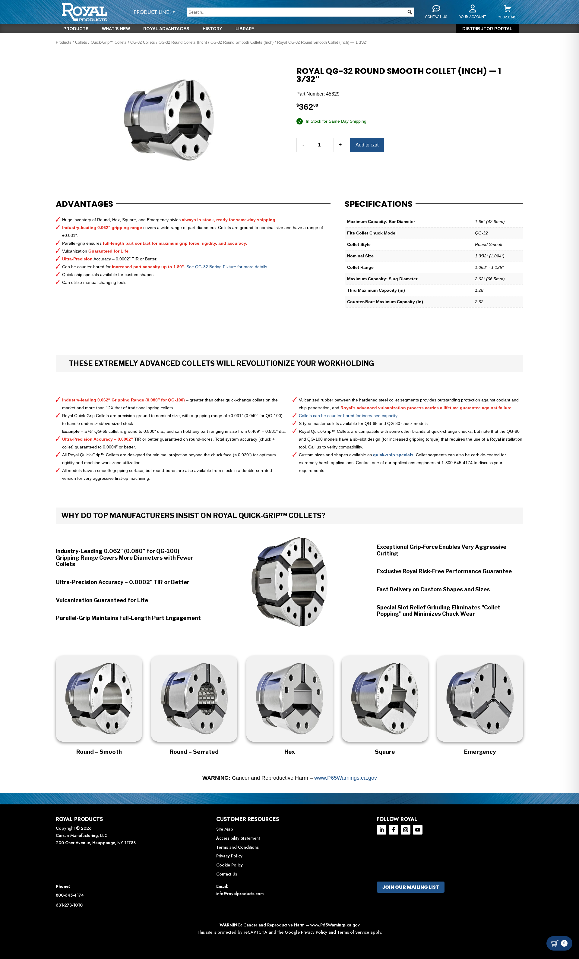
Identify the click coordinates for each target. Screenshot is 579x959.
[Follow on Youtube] (417, 830)
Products (76, 29)
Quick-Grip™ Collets (109, 42)
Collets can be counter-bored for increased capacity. (348, 415)
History (212, 29)
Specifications (379, 204)
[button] (409, 12)
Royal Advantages (166, 29)
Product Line (151, 12)
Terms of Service (353, 932)
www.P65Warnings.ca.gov (345, 778)
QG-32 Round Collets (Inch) (183, 42)
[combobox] (300, 12)
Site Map (224, 829)
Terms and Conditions (237, 847)
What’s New (116, 29)
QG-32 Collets (142, 42)
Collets (81, 42)
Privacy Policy (229, 856)
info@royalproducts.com (240, 894)
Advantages (84, 204)
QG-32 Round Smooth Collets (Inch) (242, 42)
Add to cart (367, 144)
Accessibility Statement (238, 838)
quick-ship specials (393, 454)
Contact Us (226, 874)
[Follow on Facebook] (393, 830)
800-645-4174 (70, 895)
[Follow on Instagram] (405, 830)
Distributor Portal (487, 29)
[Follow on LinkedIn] (381, 830)
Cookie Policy (229, 865)
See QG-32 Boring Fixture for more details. (227, 266)
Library (245, 29)
